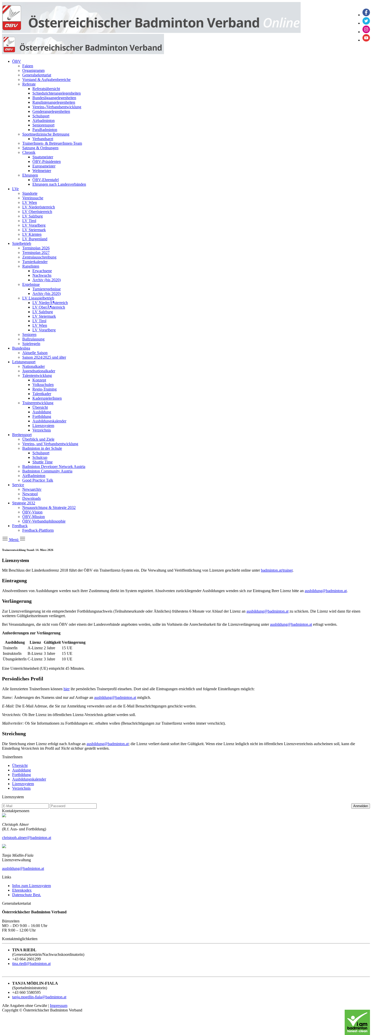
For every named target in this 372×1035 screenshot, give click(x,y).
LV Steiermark (34, 230)
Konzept (39, 380)
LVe (15, 189)
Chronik (28, 152)
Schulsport (40, 116)
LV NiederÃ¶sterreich (50, 302)
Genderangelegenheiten (51, 111)
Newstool (30, 494)
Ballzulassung (33, 339)
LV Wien (29, 202)
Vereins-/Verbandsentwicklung (56, 107)
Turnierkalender (35, 262)
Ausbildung (41, 412)
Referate (29, 84)
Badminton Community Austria (47, 471)
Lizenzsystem (43, 425)
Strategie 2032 (23, 503)
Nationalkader (33, 366)
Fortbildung (41, 416)
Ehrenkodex (22, 890)
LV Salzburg (32, 216)
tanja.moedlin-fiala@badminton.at (39, 997)
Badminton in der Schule (42, 448)
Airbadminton (43, 120)
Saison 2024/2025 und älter (44, 357)
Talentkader (41, 394)
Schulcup (39, 457)
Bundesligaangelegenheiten (54, 98)
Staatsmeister (42, 157)
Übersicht (40, 407)
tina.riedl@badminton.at (31, 963)
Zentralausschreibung (39, 257)
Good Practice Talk (37, 480)
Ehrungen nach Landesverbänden (59, 184)
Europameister (43, 166)
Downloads (31, 498)
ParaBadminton (44, 129)
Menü (13, 539)
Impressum (58, 1005)
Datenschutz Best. (26, 895)
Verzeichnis (41, 430)
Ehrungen (30, 175)
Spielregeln (31, 343)
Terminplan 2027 (36, 252)
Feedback (20, 526)
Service (18, 485)
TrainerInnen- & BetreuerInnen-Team (52, 143)
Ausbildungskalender (49, 421)
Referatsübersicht (46, 89)
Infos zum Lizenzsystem (31, 885)
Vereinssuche (32, 198)
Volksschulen (43, 384)
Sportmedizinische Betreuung (45, 134)
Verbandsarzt (42, 139)
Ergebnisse (31, 284)
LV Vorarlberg (34, 225)
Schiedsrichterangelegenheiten (56, 93)
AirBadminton (33, 475)
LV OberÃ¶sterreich (48, 307)
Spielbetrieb (21, 243)
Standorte (29, 193)
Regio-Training (44, 389)
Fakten (27, 66)
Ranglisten (30, 266)
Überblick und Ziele (38, 439)
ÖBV (16, 61)
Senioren (29, 334)
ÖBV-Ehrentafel (45, 180)
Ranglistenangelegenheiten (53, 102)
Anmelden (360, 806)
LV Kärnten (32, 234)
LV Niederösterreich (38, 207)
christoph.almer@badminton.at (26, 837)
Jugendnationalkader (38, 371)
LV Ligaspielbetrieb (38, 298)
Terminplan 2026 (36, 248)
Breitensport (22, 435)
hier (67, 689)
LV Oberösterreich (37, 211)
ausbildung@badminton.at (326, 591)
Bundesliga (21, 348)
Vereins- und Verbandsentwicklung (50, 444)
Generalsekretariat (36, 75)
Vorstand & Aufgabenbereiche (46, 79)
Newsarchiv (32, 489)
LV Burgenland (34, 239)
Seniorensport (43, 125)
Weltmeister (41, 170)
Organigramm (33, 70)
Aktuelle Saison (35, 353)
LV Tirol (29, 221)
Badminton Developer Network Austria (53, 466)
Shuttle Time (42, 462)
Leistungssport (23, 362)
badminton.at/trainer (277, 570)
